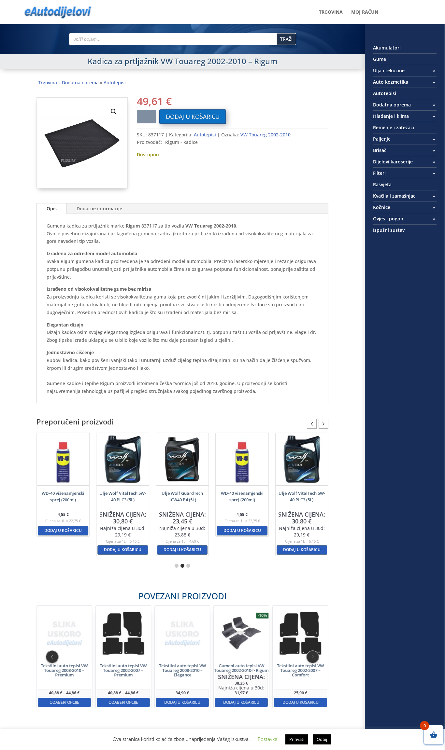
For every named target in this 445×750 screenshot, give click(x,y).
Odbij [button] (322, 739)
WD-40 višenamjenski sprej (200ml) (63, 496)
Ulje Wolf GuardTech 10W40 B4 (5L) (182, 496)
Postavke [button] (267, 739)
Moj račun (364, 12)
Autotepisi (115, 82)
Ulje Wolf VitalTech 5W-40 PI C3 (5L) (122, 496)
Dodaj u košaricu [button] (63, 530)
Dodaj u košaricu (193, 116)
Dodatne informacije (99, 208)
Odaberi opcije (64, 702)
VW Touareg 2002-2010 (265, 135)
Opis (52, 208)
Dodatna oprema (80, 82)
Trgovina (331, 12)
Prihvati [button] (296, 739)
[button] (114, 112)
